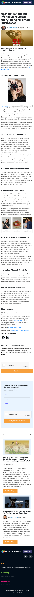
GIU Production (6, 106)
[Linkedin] (7, 337)
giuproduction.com (14, 328)
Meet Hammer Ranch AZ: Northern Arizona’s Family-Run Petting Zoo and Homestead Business (3, 435)
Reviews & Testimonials (8, 585)
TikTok (21, 330)
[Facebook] (3, 337)
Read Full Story (9, 491)
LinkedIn (26, 330)
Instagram (14, 330)
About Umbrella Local (7, 576)
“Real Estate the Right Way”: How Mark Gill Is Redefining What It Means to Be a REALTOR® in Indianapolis (31, 435)
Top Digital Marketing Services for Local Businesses (16, 567)
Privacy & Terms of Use (17, 592)
